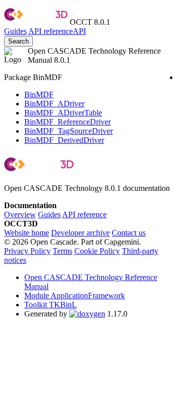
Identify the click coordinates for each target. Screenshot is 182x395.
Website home (26, 232)
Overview (20, 214)
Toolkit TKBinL (50, 304)
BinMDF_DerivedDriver (64, 140)
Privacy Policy (27, 251)
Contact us (129, 232)
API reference (84, 214)
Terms (62, 251)
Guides (15, 31)
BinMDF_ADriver (54, 103)
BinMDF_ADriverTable (63, 112)
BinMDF (39, 94)
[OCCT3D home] (36, 22)
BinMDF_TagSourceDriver (68, 131)
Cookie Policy (97, 251)
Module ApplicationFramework (74, 295)
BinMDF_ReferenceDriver (67, 121)
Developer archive (80, 232)
